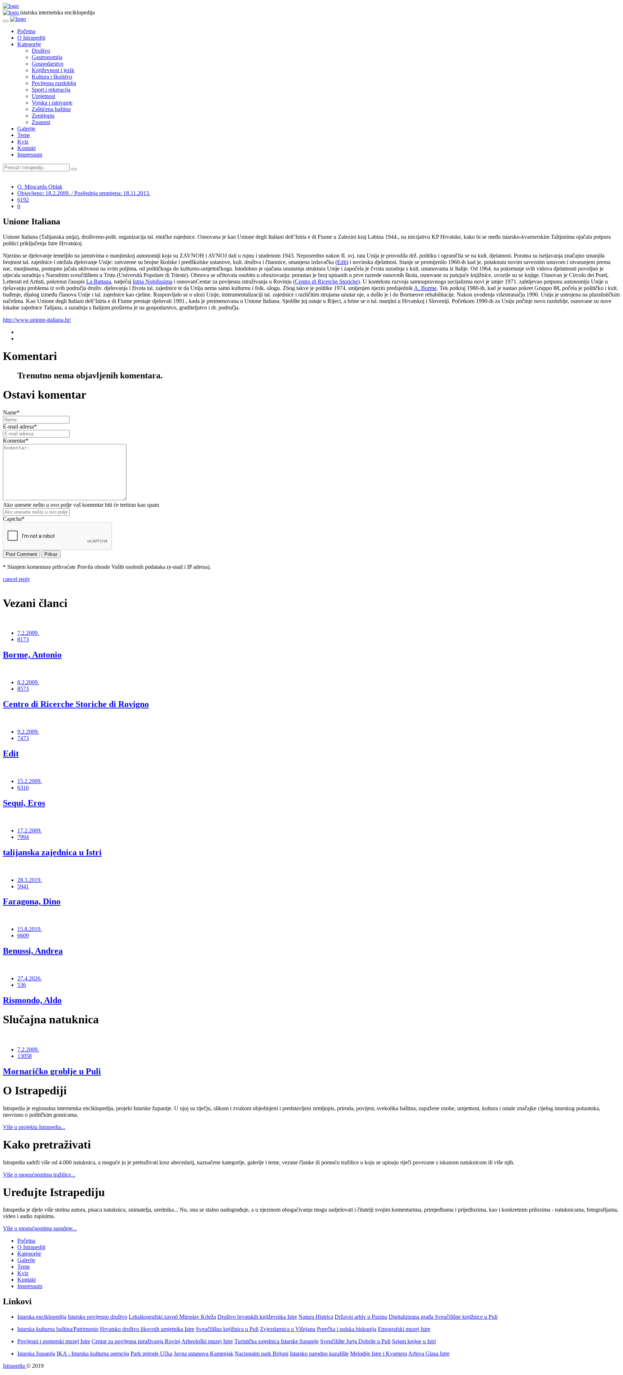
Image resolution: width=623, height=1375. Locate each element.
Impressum (29, 154)
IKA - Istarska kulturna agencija (93, 1353)
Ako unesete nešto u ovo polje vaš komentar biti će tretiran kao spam (81, 505)
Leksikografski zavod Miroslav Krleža (172, 1317)
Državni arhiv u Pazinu (361, 1317)
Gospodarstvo (47, 64)
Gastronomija (47, 57)
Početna (26, 31)
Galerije (26, 129)
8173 (23, 639)
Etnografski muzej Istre (404, 1329)
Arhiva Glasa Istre (429, 1353)
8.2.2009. (28, 682)
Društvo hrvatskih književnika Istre (257, 1317)
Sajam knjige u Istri (414, 1341)
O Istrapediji (31, 38)
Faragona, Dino (32, 901)
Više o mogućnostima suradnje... (40, 1228)
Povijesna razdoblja (54, 83)
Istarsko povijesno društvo (97, 1317)
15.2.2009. (29, 781)
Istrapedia (14, 1366)
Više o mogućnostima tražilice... (39, 1175)
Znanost (41, 122)
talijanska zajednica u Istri (52, 852)
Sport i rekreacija (51, 90)
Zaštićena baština (51, 109)
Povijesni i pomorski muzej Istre (53, 1341)
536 (21, 985)
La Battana (98, 281)
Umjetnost (43, 96)
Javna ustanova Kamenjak (203, 1353)
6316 (23, 788)
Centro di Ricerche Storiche (326, 281)
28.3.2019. (29, 880)
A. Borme (425, 288)
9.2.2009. (28, 732)
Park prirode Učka (151, 1353)
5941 (23, 886)
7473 (23, 738)
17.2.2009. (29, 830)
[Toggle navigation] (6, 21)
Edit (341, 262)
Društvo (41, 51)
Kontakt (26, 148)
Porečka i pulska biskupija (346, 1329)
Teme (23, 135)
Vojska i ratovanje (52, 103)
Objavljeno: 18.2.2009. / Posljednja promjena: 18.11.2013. (83, 193)
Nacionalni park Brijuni (261, 1353)
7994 (23, 837)
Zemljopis (43, 116)
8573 (23, 689)
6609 (23, 935)
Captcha (14, 519)
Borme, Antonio (32, 654)
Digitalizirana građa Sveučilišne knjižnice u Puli (443, 1317)
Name (11, 412)
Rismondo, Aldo (32, 1000)
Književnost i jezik (53, 70)
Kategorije (29, 44)
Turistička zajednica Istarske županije (276, 1341)
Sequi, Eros (24, 803)
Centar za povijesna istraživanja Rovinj (136, 1341)
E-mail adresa (20, 426)
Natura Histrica (316, 1317)
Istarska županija (36, 1353)
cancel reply (16, 579)
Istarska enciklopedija (41, 1317)
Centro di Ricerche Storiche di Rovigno (76, 704)
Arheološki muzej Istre (207, 1341)
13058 (24, 1056)
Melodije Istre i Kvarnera (378, 1353)
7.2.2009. (28, 633)
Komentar (15, 441)
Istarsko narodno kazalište (319, 1353)
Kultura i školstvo (52, 77)
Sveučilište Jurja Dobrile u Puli (355, 1341)
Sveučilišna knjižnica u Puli (227, 1329)
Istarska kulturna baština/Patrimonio (57, 1329)
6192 (23, 200)
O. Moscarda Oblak (39, 187)
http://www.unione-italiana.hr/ (37, 320)
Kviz (22, 142)
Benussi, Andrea (33, 951)
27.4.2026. (29, 978)
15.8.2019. (29, 929)
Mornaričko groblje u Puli (52, 1071)
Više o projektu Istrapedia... (34, 1127)
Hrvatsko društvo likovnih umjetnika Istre (147, 1329)
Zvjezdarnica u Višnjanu (287, 1329)
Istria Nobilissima (152, 281)
